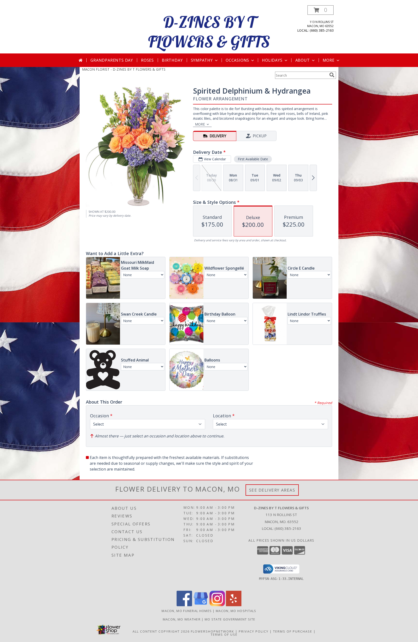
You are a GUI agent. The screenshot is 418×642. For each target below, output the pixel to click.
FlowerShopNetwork (212, 631)
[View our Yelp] (233, 605)
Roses (147, 60)
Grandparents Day (111, 60)
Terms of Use (224, 634)
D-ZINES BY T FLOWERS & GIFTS (209, 31)
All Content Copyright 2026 (161, 631)
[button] (320, 10)
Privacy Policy (254, 631)
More (329, 60)
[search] (332, 75)
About (302, 60)
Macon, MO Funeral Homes (187, 611)
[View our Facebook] (184, 605)
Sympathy (202, 60)
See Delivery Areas (272, 490)
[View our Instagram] (217, 605)
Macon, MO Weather (182, 619)
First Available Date (253, 159)
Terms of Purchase (292, 631)
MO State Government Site (230, 619)
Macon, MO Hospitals (236, 611)
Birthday (172, 60)
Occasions (237, 60)
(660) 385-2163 (322, 30)
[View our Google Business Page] (201, 605)
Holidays (272, 60)
